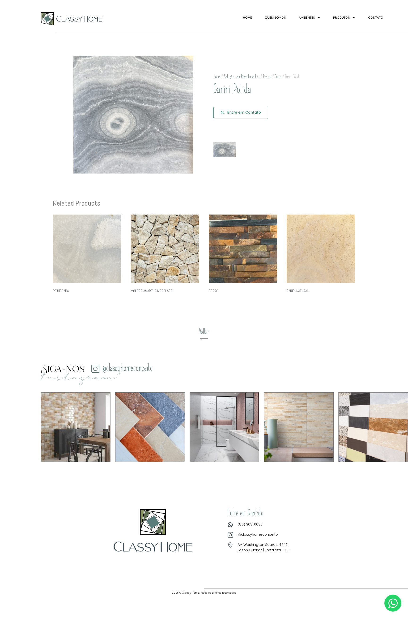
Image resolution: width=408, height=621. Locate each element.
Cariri (278, 77)
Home (247, 17)
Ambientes (307, 17)
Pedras (267, 77)
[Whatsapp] (392, 603)
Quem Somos (275, 17)
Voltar (204, 332)
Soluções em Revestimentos (241, 77)
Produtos (341, 17)
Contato (375, 17)
